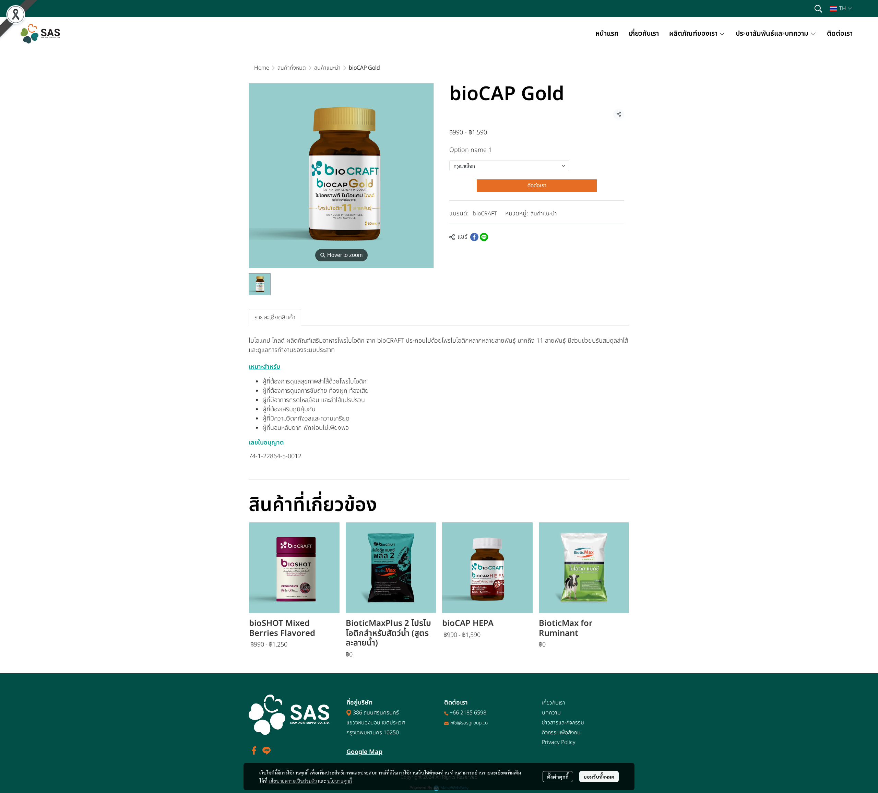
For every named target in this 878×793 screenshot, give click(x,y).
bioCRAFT (485, 214)
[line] (266, 750)
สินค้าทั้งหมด (291, 68)
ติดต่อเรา (536, 185)
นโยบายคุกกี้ (339, 781)
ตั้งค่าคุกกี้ (558, 776)
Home (261, 68)
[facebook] (254, 750)
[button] (818, 8)
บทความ (551, 713)
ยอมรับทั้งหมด (599, 776)
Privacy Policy (559, 742)
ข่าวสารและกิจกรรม (563, 723)
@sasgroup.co (472, 722)
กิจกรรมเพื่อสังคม (561, 733)
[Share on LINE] (484, 237)
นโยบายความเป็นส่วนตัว (293, 781)
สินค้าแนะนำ (327, 68)
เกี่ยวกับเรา (553, 703)
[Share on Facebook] (474, 237)
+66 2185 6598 (468, 713)
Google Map (364, 752)
